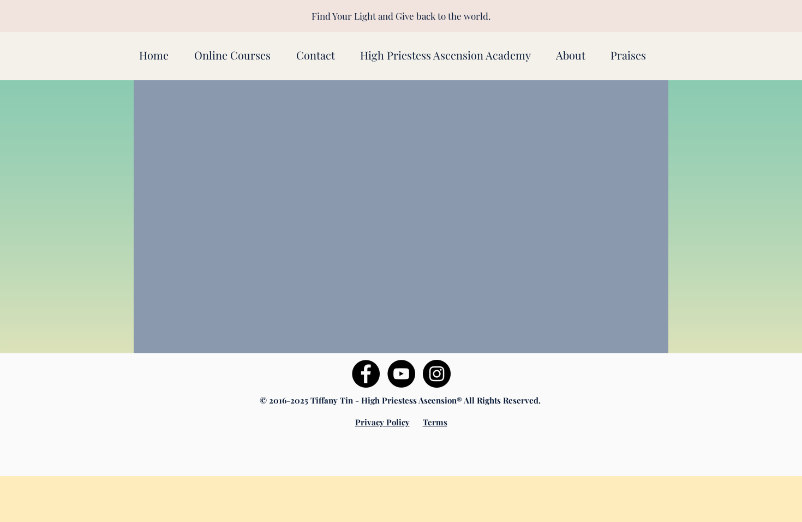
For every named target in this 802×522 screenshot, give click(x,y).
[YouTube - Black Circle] (401, 374)
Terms (435, 422)
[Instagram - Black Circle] (437, 374)
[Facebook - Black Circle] (366, 374)
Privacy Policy (382, 422)
